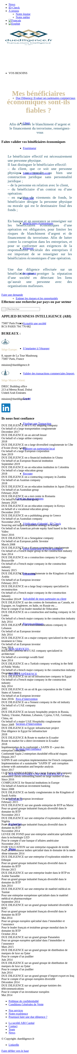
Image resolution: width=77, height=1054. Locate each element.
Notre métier (23, 17)
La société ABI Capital (21, 1022)
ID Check (14, 7)
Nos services (16, 1010)
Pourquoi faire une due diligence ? (28, 1016)
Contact (13, 1026)
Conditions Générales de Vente (26, 1004)
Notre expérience (18, 1013)
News (12, 4)
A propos (14, 10)
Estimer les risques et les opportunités (37, 298)
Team (12, 1029)
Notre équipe (23, 14)
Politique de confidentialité (24, 1001)
